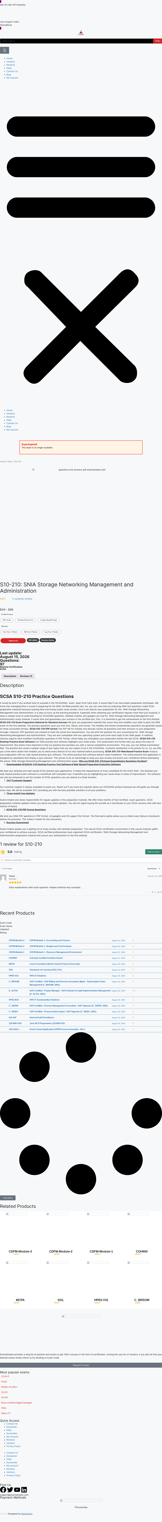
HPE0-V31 (101, 1300)
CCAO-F (5, 1376)
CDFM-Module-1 (101, 1251)
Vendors (10, 61)
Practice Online (48, 640)
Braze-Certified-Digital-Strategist (16, 1403)
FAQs (9, 68)
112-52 (4, 1392)
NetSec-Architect (9, 1387)
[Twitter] (10, 1490)
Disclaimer (11, 1427)
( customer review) (22, 599)
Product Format (7, 614)
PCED (4, 1382)
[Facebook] (3, 1490)
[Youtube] (17, 1490)
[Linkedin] (24, 1490)
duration (4, 626)
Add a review (153, 852)
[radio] (7, 620)
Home (9, 58)
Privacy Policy (13, 1446)
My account (12, 77)
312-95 (4, 1397)
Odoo (3, 1408)
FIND (157, 41)
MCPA (20, 1300)
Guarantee (11, 1433)
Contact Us (12, 71)
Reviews (10, 65)
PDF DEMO (33, 640)
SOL (61, 1300)
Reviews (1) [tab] (26, 676)
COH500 (142, 1251)
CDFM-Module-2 (60, 1251)
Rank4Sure (26, 1514)
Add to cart (13, 641)
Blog (8, 74)
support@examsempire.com (14, 1495)
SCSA (11, 668)
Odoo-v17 (5, 1413)
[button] (81, 246)
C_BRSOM (141, 1300)
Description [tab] (10, 676)
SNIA (9, 461)
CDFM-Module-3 (20, 1251)
